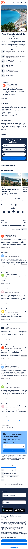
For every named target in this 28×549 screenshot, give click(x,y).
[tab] (8, 466)
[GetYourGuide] (3, 3)
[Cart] (17, 3)
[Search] (10, 3)
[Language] (21, 3)
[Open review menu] (25, 236)
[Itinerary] (25, 98)
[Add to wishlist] (19, 174)
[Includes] (25, 134)
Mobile (4, 507)
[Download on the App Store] (19, 510)
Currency (4, 499)
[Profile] (25, 3)
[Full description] (25, 120)
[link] (11, 187)
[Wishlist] (14, 3)
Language (4, 491)
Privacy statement (15, 459)
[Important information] (25, 165)
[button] (14, 38)
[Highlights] (25, 103)
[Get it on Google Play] (7, 510)
